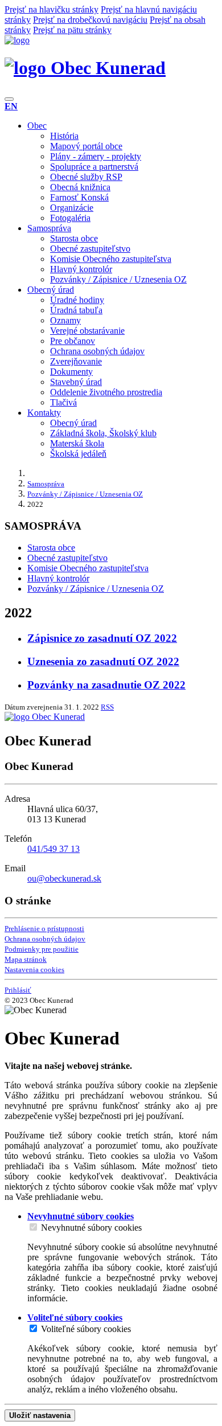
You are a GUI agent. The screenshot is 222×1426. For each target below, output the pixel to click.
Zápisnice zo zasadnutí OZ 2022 (102, 638)
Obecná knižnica (80, 187)
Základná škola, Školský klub (103, 433)
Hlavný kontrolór (81, 269)
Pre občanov (72, 341)
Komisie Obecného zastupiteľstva (110, 259)
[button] (11, 106)
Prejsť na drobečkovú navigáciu (90, 19)
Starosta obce (74, 238)
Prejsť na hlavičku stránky (51, 9)
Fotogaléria (70, 218)
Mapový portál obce (86, 146)
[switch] (33, 1227)
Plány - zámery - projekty (95, 156)
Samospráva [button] (49, 228)
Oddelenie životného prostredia (106, 392)
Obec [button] (37, 125)
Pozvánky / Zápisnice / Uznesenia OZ (118, 279)
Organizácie (71, 207)
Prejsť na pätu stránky (72, 30)
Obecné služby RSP (86, 177)
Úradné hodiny (77, 300)
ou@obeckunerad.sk (64, 878)
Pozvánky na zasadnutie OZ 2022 (106, 685)
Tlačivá (63, 402)
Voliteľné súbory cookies (86, 1329)
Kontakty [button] (44, 412)
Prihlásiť (18, 990)
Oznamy (65, 320)
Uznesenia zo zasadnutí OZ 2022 (103, 661)
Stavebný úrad (76, 382)
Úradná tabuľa (76, 310)
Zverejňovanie (76, 361)
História (64, 136)
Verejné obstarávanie (87, 330)
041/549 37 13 (53, 849)
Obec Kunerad (106, 68)
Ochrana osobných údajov (97, 351)
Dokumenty (71, 371)
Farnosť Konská (79, 197)
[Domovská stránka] (17, 40)
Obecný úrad (73, 423)
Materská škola (77, 443)
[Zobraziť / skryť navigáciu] (9, 99)
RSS (107, 707)
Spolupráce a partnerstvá (94, 166)
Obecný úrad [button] (50, 289)
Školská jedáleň (78, 453)
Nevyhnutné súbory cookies (91, 1227)
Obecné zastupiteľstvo (90, 248)
